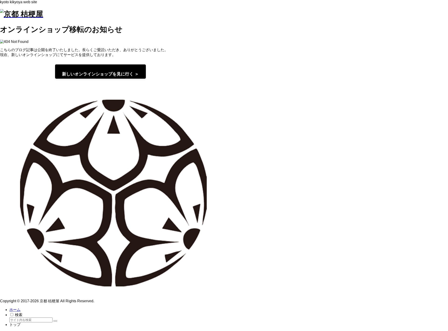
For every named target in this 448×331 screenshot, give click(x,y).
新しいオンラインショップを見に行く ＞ (100, 74)
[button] (55, 321)
